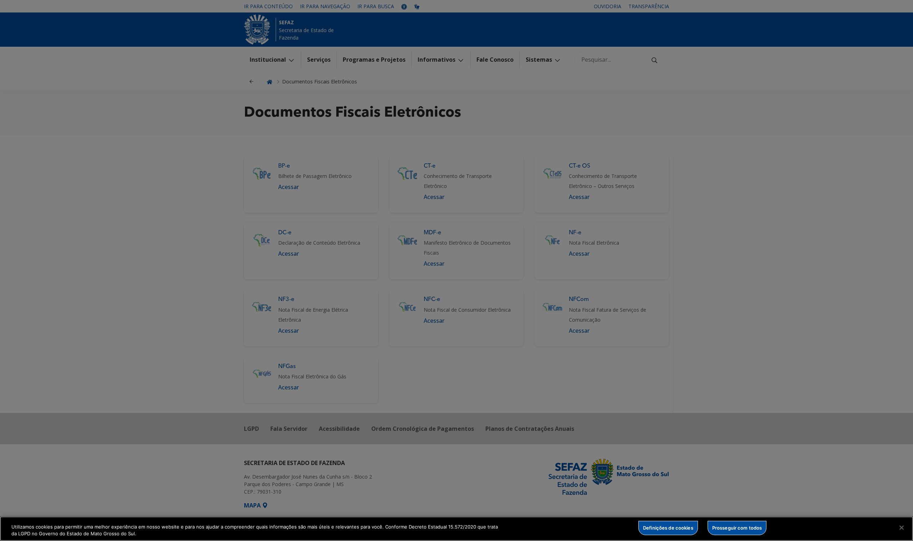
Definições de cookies (668, 528)
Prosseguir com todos (737, 528)
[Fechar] (901, 528)
